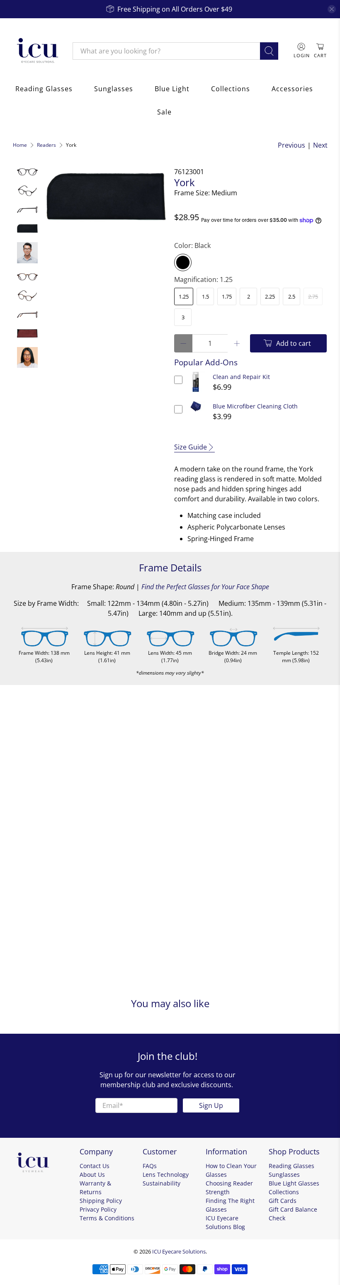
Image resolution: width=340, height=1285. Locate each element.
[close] (332, 9)
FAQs (150, 1166)
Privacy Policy (98, 1209)
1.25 (184, 296)
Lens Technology (166, 1174)
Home (20, 145)
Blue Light (172, 88)
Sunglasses (113, 88)
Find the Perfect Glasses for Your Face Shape (205, 586)
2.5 (291, 296)
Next (320, 145)
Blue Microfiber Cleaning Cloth (255, 406)
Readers (46, 145)
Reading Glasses (44, 88)
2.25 (270, 296)
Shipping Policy (101, 1201)
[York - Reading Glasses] (106, 196)
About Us (92, 1174)
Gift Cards (282, 1201)
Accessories (292, 88)
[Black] (183, 262)
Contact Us (94, 1166)
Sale (164, 112)
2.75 (313, 296)
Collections (230, 88)
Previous (291, 145)
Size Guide (190, 447)
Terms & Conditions (107, 1218)
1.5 (205, 296)
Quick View (195, 392)
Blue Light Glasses (294, 1183)
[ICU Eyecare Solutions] (36, 51)
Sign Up (211, 1105)
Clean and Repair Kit (241, 377)
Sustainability (161, 1183)
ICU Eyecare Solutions (179, 1251)
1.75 (227, 296)
